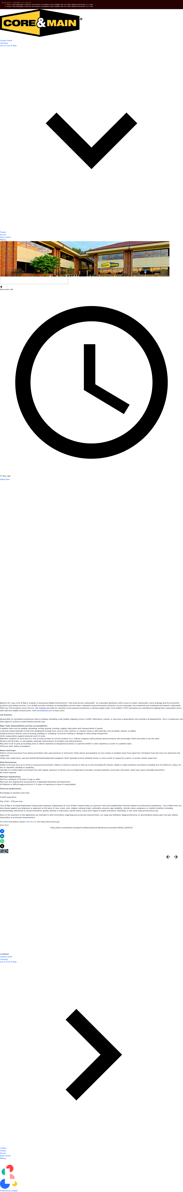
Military (3, 240)
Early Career (5, 237)
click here (30, 822)
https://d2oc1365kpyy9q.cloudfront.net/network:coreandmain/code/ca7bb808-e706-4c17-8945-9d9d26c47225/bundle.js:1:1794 (50, 6)
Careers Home (6, 40)
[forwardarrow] (176, 857)
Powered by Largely (9, 1191)
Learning (4, 43)
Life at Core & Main (8, 962)
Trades (3, 232)
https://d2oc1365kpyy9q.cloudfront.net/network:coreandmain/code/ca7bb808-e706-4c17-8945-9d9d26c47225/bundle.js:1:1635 (50, 4)
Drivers (3, 235)
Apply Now (5, 479)
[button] (91, 831)
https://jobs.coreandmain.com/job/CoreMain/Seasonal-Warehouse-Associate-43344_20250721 (91, 828)
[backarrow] (168, 857)
